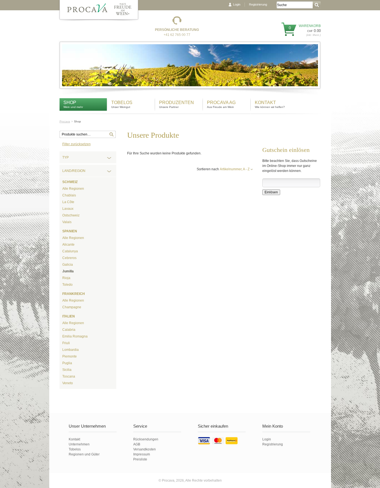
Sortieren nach (208, 169)
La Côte (68, 202)
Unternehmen (79, 444)
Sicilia (66, 370)
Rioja (66, 278)
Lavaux (67, 209)
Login (236, 4)
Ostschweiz (71, 215)
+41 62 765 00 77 (177, 35)
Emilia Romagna (75, 336)
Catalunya (70, 251)
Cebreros (69, 258)
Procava (65, 121)
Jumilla (68, 271)
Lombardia (70, 350)
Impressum (141, 454)
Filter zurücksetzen (76, 144)
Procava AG (221, 102)
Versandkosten (144, 449)
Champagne (71, 307)
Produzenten (176, 102)
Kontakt (266, 102)
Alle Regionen (73, 189)
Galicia (67, 265)
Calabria (68, 330)
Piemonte (69, 356)
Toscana (68, 376)
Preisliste (140, 459)
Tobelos (121, 102)
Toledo (67, 285)
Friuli (66, 343)
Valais (66, 222)
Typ (65, 157)
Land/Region (73, 171)
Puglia (67, 363)
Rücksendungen (145, 439)
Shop (69, 102)
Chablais (69, 195)
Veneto (67, 383)
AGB (136, 444)
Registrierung (258, 4)
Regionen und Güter (84, 454)
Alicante (68, 245)
